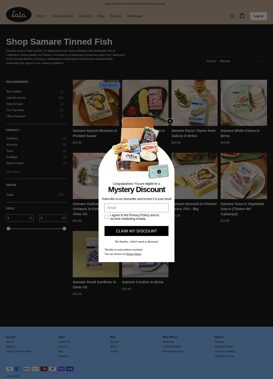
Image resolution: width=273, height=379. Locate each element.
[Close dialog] (170, 121)
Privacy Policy (133, 254)
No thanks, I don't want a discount (136, 241)
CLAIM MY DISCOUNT (136, 231)
